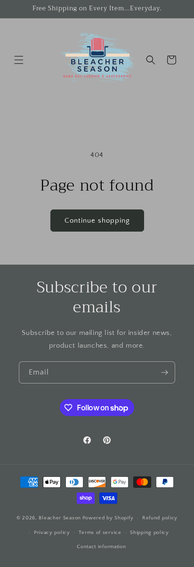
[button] (18, 60)
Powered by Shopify (108, 518)
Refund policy (160, 518)
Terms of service (100, 532)
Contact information (101, 547)
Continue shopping (97, 221)
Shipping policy (149, 532)
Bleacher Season (60, 518)
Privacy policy (52, 532)
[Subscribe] (164, 372)
